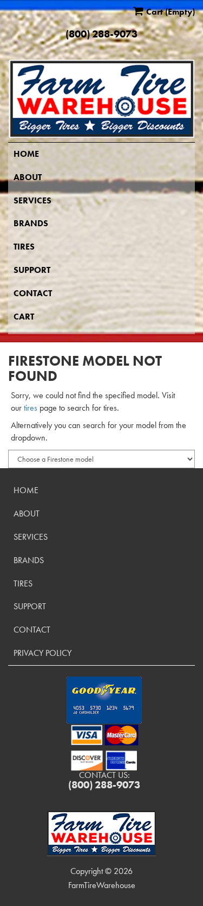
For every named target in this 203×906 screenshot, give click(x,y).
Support (32, 270)
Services (32, 200)
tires (30, 407)
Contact (33, 293)
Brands (31, 223)
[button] (104, 700)
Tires (24, 246)
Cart (24, 316)
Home (26, 153)
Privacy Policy (42, 653)
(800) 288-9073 (101, 34)
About (28, 177)
